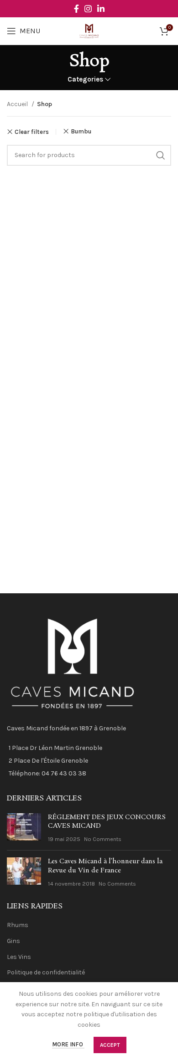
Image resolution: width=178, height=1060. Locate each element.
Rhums (17, 925)
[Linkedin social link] (100, 8)
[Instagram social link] (88, 8)
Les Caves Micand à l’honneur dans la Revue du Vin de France (105, 866)
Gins (13, 941)
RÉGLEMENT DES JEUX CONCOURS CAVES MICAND (107, 822)
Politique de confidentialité (46, 972)
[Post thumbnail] (24, 828)
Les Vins (19, 957)
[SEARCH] (160, 155)
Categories (85, 79)
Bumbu (81, 131)
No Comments (102, 839)
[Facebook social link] (76, 8)
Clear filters (32, 132)
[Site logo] (89, 30)
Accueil (18, 104)
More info (68, 1045)
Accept (110, 1045)
